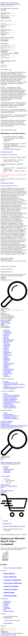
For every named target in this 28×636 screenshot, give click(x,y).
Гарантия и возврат (9, 469)
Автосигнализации (6, 323)
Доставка (19, 425)
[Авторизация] (1, 489)
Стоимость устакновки (7, 421)
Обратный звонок (5, 456)
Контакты (14, 425)
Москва (3, 4)
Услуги (16, 462)
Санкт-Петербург (9, 4)
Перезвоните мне (5, 17)
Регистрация (4, 51)
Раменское (17, 4)
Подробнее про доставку (7, 183)
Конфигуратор (5, 425)
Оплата (24, 425)
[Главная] (3, 278)
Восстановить (4, 40)
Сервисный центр (18, 426)
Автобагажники (5, 321)
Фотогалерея (9, 426)
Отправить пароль (5, 57)
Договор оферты (5, 634)
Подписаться (4, 631)
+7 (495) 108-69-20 (5, 476)
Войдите (16, 53)
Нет (5, 10)
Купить (3, 26)
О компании (7, 470)
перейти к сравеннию (6, 271)
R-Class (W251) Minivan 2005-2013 (13, 567)
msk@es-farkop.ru (5, 484)
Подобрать (3, 66)
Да (1, 10)
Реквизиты (6, 607)
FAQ (10, 425)
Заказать (3, 34)
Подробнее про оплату (7, 151)
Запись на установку (6, 320)
